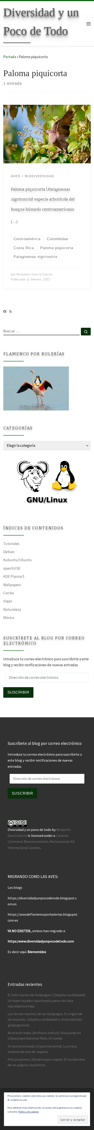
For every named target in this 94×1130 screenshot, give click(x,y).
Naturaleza (12, 609)
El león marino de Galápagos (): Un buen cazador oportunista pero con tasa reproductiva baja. (46, 1000)
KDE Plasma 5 (13, 576)
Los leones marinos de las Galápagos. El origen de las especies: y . (45, 1019)
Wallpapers (12, 584)
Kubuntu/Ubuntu (17, 560)
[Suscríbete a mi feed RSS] (10, 311)
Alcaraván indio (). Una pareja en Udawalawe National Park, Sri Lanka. (44, 1035)
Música (8, 617)
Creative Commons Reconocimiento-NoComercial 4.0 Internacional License (41, 841)
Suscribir (18, 692)
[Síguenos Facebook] (4, 311)
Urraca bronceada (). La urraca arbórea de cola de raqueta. (42, 1049)
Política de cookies (28, 1111)
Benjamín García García (34, 274)
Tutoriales (11, 543)
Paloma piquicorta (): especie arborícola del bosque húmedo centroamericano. (43, 199)
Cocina (8, 593)
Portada (9, 56)
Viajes (7, 601)
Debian (8, 551)
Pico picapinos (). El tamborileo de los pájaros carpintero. (46, 1062)
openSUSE (11, 568)
